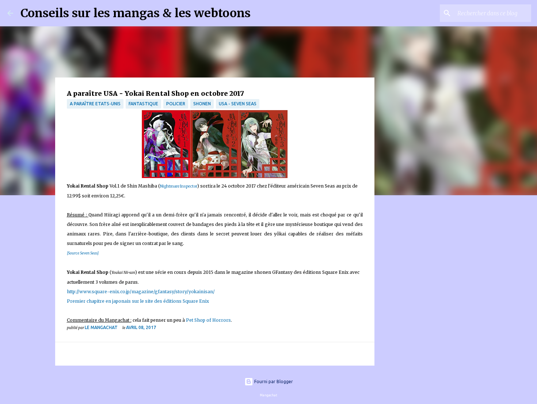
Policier (175, 103)
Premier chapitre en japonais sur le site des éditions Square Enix (138, 301)
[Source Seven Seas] (83, 253)
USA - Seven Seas (237, 103)
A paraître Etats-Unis (95, 103)
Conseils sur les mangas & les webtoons (135, 13)
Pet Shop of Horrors (208, 320)
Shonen (202, 103)
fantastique (143, 103)
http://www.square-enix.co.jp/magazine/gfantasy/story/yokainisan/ (141, 291)
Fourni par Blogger (273, 381)
